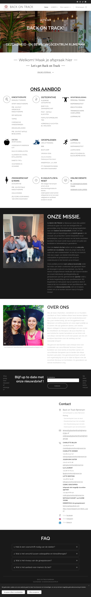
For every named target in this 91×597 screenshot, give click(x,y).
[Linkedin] (85, 1)
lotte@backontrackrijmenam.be (73, 482)
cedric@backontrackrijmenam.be (73, 495)
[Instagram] (80, 1)
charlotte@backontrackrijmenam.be (74, 448)
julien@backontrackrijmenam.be (73, 465)
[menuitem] (46, 7)
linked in (69, 522)
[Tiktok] (83, 1)
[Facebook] (77, 1)
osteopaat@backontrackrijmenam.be (74, 456)
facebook (70, 515)
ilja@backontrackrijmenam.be (72, 473)
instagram (70, 519)
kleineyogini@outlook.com (71, 506)
